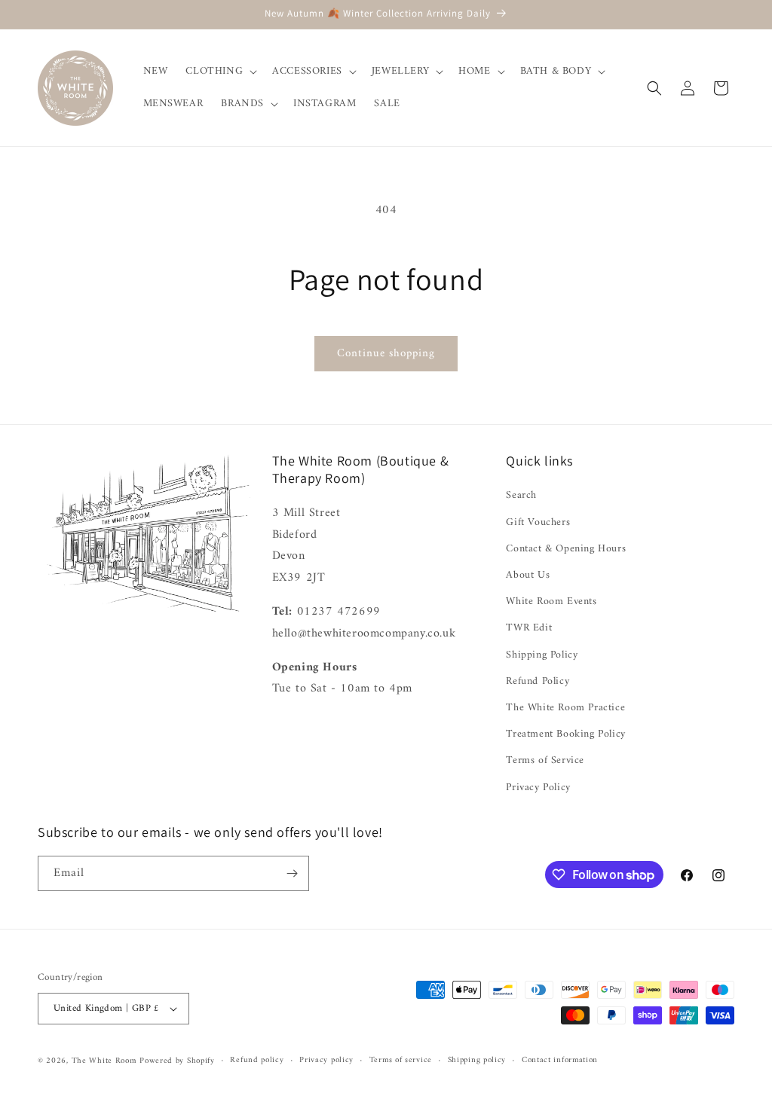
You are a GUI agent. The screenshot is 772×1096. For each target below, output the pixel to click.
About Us (528, 575)
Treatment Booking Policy (565, 734)
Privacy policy (326, 1060)
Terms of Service (545, 760)
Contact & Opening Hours (566, 548)
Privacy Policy (538, 787)
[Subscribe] (291, 873)
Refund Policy (537, 681)
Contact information (560, 1060)
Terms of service (400, 1060)
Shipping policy (477, 1060)
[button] (219, 71)
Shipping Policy (541, 655)
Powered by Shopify (177, 1061)
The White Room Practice (565, 707)
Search (521, 495)
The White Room (104, 1061)
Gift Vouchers (538, 522)
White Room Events (551, 601)
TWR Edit (529, 627)
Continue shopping (386, 353)
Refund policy (256, 1060)
